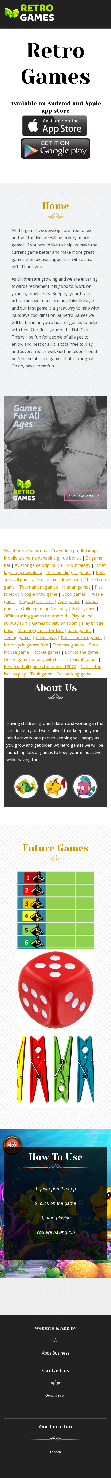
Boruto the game (81, 652)
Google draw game (39, 594)
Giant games (85, 659)
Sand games (79, 630)
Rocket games (46, 652)
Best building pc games (68, 572)
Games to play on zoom (54, 623)
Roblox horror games (81, 638)
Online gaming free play (44, 609)
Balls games (83, 609)
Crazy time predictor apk (75, 551)
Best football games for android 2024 (40, 667)
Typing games (17, 638)
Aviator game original (36, 565)
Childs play (46, 638)
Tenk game (41, 674)
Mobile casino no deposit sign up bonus (42, 558)
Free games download (58, 580)
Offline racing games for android (35, 616)
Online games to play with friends (36, 659)
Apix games (69, 601)
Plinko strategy (75, 565)
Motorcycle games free (26, 645)
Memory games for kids (41, 630)
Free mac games (68, 645)
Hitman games (76, 587)
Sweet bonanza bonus (25, 551)
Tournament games (38, 587)
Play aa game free (36, 601)
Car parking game (74, 674)
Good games (74, 594)
